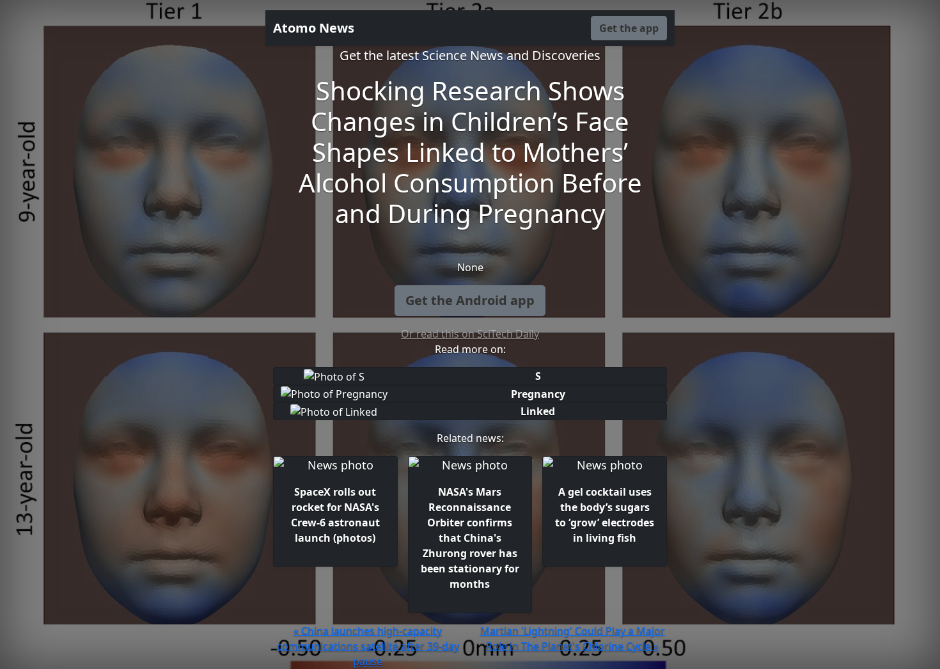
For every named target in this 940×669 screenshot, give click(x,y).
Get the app (629, 28)
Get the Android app (470, 300)
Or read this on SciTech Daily (470, 334)
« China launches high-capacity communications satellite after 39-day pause (368, 646)
